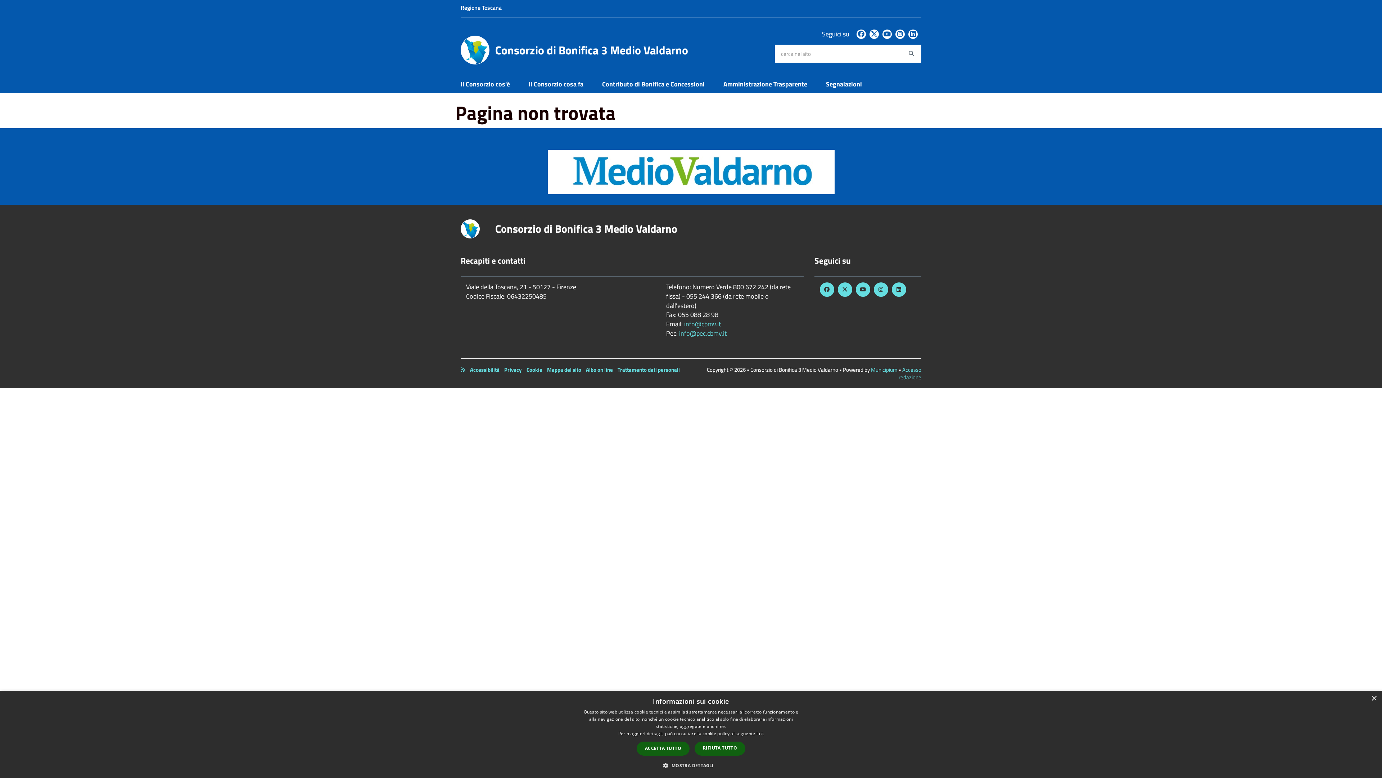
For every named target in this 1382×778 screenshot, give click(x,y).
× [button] (1374, 698)
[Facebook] (861, 34)
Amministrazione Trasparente (765, 84)
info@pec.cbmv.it (703, 333)
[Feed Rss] (463, 370)
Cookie (534, 370)
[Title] (691, 171)
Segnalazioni (844, 84)
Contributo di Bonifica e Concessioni (653, 84)
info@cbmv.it (702, 324)
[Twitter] (874, 34)
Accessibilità (485, 370)
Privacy (513, 370)
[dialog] (691, 734)
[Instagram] (900, 34)
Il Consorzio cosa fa (556, 84)
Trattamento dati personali (649, 370)
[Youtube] (887, 34)
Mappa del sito (564, 370)
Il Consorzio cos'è (485, 84)
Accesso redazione (910, 373)
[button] (690, 765)
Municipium (884, 370)
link (760, 733)
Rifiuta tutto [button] (720, 748)
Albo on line (599, 370)
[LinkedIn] (913, 34)
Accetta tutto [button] (663, 748)
